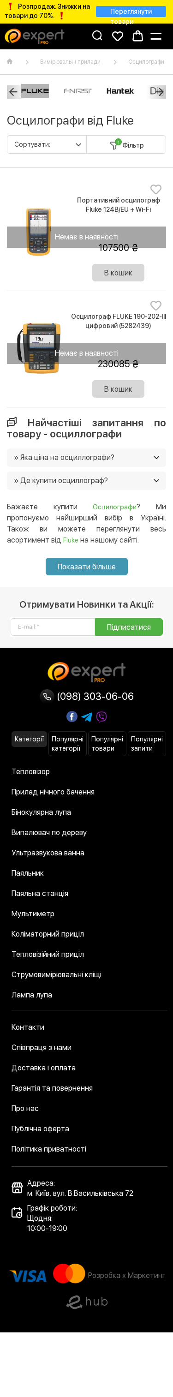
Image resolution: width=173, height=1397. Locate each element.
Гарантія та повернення (52, 1088)
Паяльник (28, 873)
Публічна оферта (40, 1128)
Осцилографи (146, 62)
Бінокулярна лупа (41, 812)
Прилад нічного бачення (53, 792)
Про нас (25, 1108)
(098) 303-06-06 (94, 696)
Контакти (28, 1027)
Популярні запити (147, 743)
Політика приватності (49, 1149)
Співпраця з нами (42, 1047)
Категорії (29, 739)
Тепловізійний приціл (48, 954)
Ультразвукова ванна (48, 852)
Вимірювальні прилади (70, 62)
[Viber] (101, 717)
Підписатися (129, 627)
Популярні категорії (68, 743)
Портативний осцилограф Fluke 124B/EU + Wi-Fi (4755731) (118, 209)
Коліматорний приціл (48, 934)
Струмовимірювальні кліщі (56, 974)
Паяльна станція (40, 893)
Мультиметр (33, 913)
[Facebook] (72, 716)
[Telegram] (86, 717)
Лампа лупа (32, 995)
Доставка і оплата (44, 1067)
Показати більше (87, 566)
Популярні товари (107, 743)
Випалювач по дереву (49, 832)
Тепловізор (31, 771)
